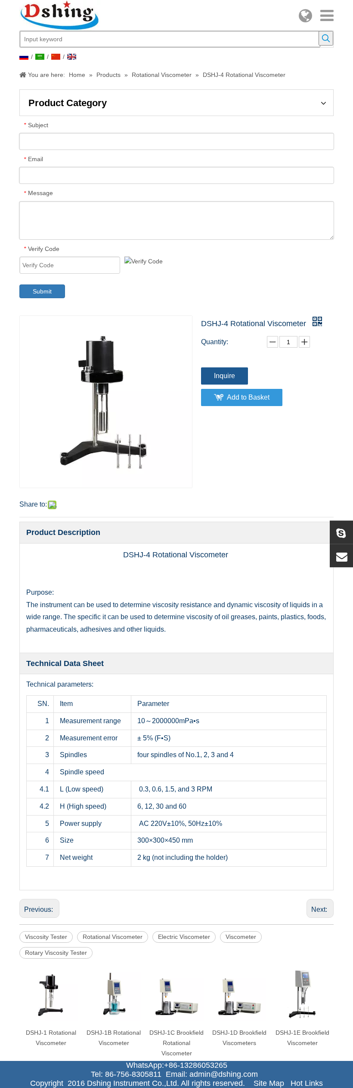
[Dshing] (341, 556)
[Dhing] (341, 532)
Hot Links (307, 1083)
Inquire (224, 375)
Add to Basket (248, 397)
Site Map (269, 1083)
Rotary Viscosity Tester (56, 952)
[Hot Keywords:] (326, 38)
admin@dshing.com (225, 1074)
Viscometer (241, 936)
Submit (42, 291)
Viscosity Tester (46, 936)
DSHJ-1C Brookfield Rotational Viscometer (176, 1043)
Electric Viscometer (184, 936)
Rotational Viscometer (112, 936)
